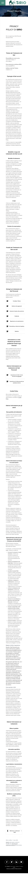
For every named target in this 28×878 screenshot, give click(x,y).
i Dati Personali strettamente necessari (12, 844)
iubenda (7, 842)
